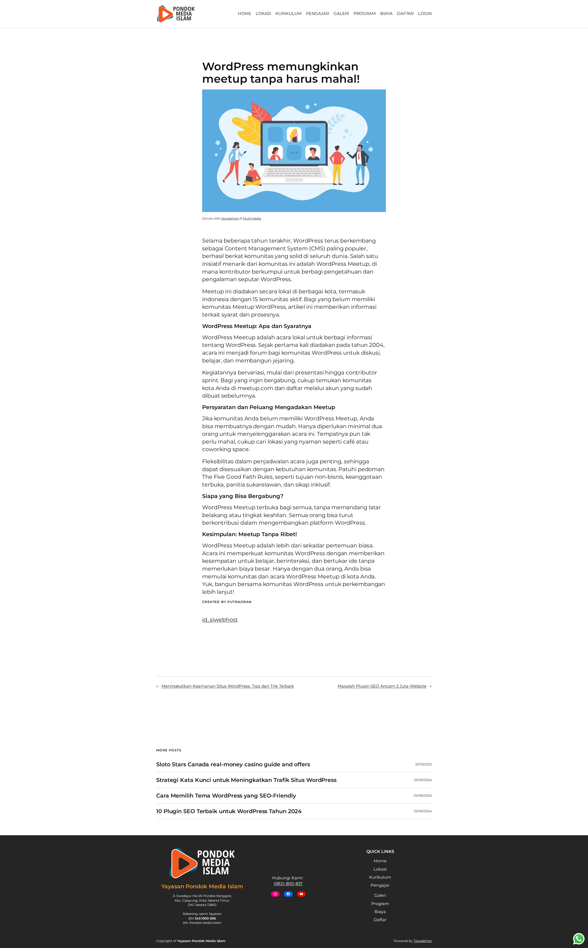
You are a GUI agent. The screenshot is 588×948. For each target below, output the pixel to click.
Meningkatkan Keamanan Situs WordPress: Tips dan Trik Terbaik (227, 686)
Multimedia (252, 218)
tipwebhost (230, 218)
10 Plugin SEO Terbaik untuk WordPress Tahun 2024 (229, 811)
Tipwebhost (422, 941)
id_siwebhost (220, 619)
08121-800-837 (288, 883)
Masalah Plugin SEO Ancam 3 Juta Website (382, 686)
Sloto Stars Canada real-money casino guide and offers (233, 764)
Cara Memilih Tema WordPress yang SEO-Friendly (226, 795)
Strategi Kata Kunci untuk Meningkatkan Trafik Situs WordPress (246, 780)
